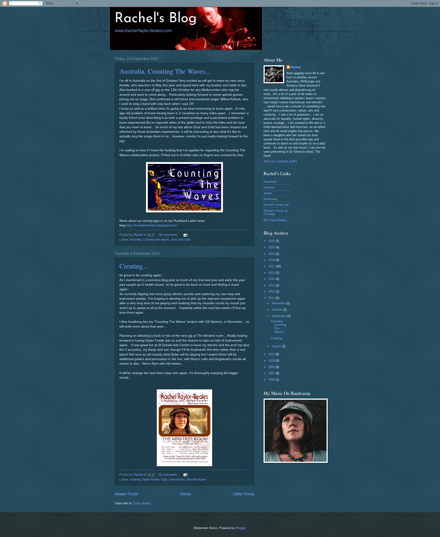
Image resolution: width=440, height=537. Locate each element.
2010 (272, 354)
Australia (135, 239)
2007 (272, 373)
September (279, 316)
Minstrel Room (196, 479)
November (279, 303)
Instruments (177, 479)
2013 (272, 285)
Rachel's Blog (156, 19)
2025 (272, 241)
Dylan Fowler (150, 479)
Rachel (296, 67)
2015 (272, 279)
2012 (272, 291)
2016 (272, 272)
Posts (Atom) (142, 503)
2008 (272, 367)
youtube (269, 187)
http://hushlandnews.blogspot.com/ (151, 225)
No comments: (169, 234)
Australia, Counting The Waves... (165, 71)
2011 (272, 298)
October (277, 309)
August (277, 346)
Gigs (164, 479)
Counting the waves (156, 239)
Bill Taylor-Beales (275, 220)
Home (185, 494)
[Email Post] (185, 234)
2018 (272, 260)
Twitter (268, 193)
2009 (272, 360)
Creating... (133, 265)
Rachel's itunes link (276, 204)
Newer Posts (126, 494)
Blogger (240, 528)
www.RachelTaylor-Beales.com (143, 30)
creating (135, 479)
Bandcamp (271, 199)
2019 (272, 253)
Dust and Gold (180, 239)
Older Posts (243, 494)
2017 (272, 266)
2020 (272, 247)
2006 (272, 379)
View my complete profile (280, 161)
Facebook (270, 181)
